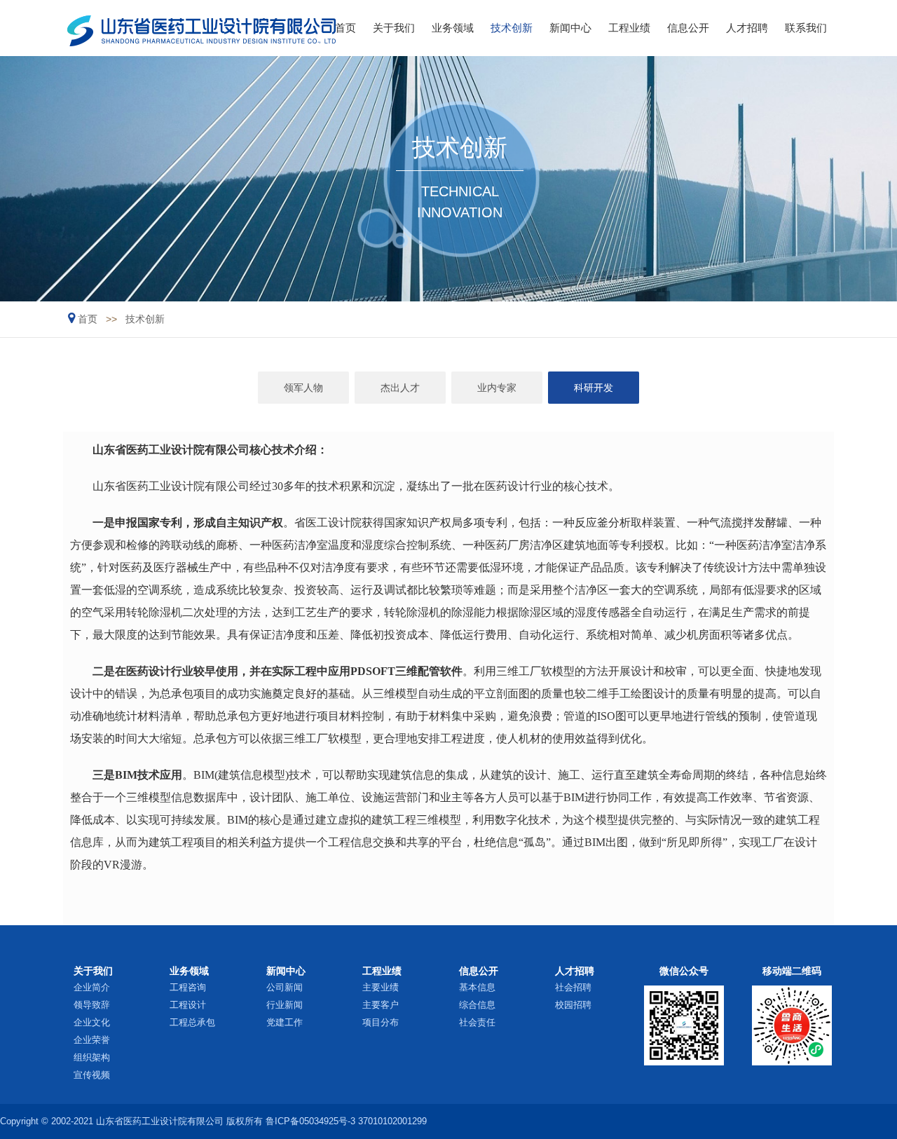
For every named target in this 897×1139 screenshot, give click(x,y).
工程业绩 (629, 28)
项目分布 (380, 1022)
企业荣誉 (92, 1040)
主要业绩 (380, 987)
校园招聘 (573, 1005)
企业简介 (92, 987)
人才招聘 (747, 28)
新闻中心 (570, 28)
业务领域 (453, 28)
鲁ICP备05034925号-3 (310, 1121)
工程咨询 (188, 987)
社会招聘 (573, 987)
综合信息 (477, 1005)
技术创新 (512, 28)
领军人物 (303, 387)
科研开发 (593, 387)
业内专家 (496, 387)
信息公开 (688, 28)
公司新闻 (284, 987)
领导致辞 (92, 1005)
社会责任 (477, 1022)
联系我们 (806, 28)
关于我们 (394, 28)
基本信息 (477, 987)
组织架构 (92, 1057)
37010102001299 (392, 1121)
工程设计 (188, 1005)
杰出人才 (400, 387)
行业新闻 (284, 1005)
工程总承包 (192, 1022)
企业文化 (92, 1022)
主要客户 (380, 1005)
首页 (345, 28)
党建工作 (284, 1022)
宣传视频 (92, 1075)
